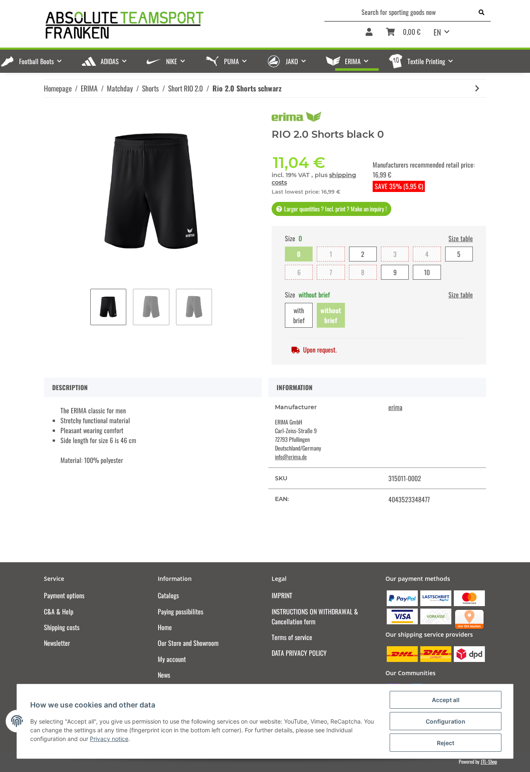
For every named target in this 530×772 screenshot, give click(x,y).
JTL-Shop (489, 761)
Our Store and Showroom (188, 643)
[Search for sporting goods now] (481, 12)
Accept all (446, 699)
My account (172, 659)
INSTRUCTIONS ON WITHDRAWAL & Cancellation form (315, 616)
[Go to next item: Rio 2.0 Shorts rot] (477, 88)
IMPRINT (282, 595)
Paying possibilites (180, 611)
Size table (460, 238)
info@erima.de (291, 456)
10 (427, 272)
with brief (299, 315)
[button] (369, 35)
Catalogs (168, 595)
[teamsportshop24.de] (165, 25)
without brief (330, 315)
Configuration (445, 721)
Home (165, 627)
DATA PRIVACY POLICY (299, 653)
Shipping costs (62, 627)
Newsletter (57, 643)
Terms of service (292, 637)
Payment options (64, 595)
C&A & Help (58, 611)
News (164, 675)
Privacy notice (109, 738)
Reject (445, 742)
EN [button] (437, 32)
